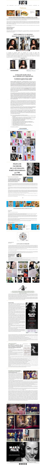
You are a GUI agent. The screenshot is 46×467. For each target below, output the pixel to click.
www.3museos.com (12, 340)
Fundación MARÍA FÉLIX (11, 242)
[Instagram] (21, 464)
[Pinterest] (26, 464)
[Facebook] (19, 464)
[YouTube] (24, 464)
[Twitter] (23, 464)
